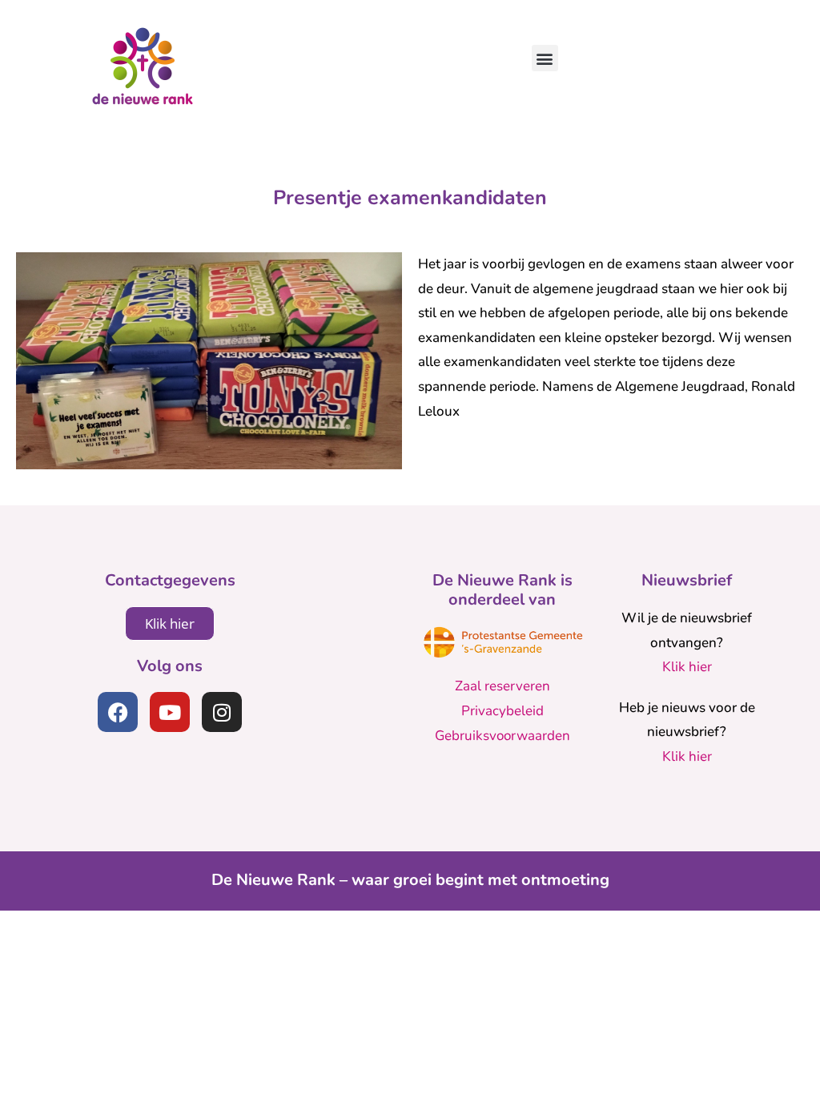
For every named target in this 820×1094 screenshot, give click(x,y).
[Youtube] (170, 712)
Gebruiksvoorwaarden (502, 735)
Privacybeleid (502, 711)
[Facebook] (118, 712)
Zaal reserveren (502, 686)
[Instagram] (222, 712)
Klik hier (687, 667)
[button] (545, 58)
